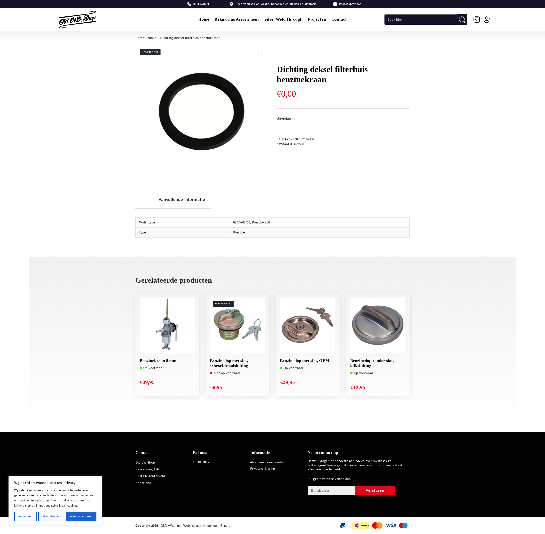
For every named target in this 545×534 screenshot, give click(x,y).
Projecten (317, 19)
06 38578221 (201, 4)
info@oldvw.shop (350, 4)
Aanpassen (25, 516)
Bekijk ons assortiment (237, 19)
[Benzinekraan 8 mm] (167, 325)
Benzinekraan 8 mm (158, 360)
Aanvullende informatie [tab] (182, 199)
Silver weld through (283, 19)
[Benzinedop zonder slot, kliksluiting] (378, 325)
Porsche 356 (261, 222)
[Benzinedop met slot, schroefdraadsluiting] (237, 325)
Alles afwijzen (51, 516)
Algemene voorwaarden (267, 462)
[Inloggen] (487, 19)
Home (203, 19)
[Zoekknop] (462, 19)
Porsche (239, 232)
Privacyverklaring (262, 469)
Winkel (152, 38)
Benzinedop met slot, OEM (304, 360)
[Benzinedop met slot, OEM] (307, 325)
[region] (55, 500)
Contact (339, 19)
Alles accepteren (81, 516)
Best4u (225, 525)
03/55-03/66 (241, 222)
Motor (299, 144)
